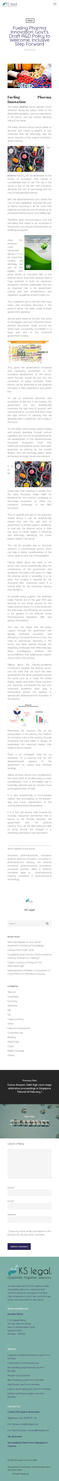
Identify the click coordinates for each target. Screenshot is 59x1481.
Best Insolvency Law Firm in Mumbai (25, 1380)
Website (12, 1214)
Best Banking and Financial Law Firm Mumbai (26, 1369)
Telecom (12, 992)
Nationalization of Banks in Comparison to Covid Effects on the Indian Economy (29, 972)
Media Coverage (16, 1050)
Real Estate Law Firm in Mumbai (23, 1384)
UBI (9, 1010)
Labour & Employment (19, 1028)
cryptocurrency (15, 1019)
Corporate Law (15, 1032)
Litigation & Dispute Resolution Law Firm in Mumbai (29, 1357)
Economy (12, 1001)
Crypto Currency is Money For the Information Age (25, 964)
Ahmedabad (14, 1442)
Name (11, 1187)
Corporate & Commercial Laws (23, 1363)
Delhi (24, 1442)
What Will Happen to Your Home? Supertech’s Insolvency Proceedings (26, 944)
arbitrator (13, 1005)
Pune (31, 1442)
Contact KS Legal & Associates (24, 1411)
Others (11, 1055)
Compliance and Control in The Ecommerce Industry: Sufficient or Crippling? (29, 956)
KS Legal (30, 909)
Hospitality (13, 996)
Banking (12, 1037)
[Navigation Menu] (55, 4)
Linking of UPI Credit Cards (21, 950)
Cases (11, 1046)
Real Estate (13, 1041)
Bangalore (41, 1442)
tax (9, 1014)
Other (30, 20)
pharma (24, 106)
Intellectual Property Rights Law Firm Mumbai (26, 1395)
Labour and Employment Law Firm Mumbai (29, 1389)
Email (11, 1201)
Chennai (12, 1446)
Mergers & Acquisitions (19, 1375)
